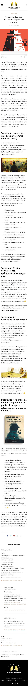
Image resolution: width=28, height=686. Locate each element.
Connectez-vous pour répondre (12, 580)
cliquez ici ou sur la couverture (11, 451)
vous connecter (11, 654)
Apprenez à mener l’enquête (11, 110)
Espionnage (5, 531)
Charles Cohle (8, 587)
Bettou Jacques (6, 549)
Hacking (14, 13)
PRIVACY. (24, 680)
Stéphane (4, 57)
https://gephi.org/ (10, 642)
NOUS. (3, 680)
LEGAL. (17, 680)
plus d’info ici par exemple (9, 310)
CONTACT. (10, 680)
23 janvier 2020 (14, 25)
